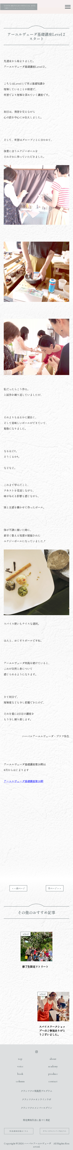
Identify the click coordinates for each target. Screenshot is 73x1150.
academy (53, 1066)
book (20, 1074)
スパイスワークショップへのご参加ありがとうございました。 (52, 1030)
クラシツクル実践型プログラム (36, 1090)
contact (52, 1081)
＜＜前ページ (18, 888)
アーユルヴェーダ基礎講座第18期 (23, 781)
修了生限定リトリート (35, 966)
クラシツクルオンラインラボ (36, 1099)
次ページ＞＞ (54, 888)
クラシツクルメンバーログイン (36, 1107)
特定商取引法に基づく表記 (36, 1119)
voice (20, 1066)
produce (53, 1074)
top (20, 1059)
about (53, 1059)
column (20, 1081)
